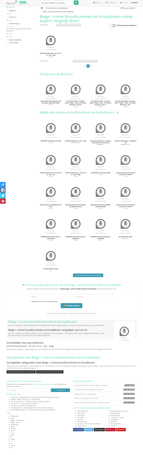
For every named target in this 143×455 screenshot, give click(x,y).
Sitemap (80, 419)
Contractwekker (16, 408)
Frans (12, 418)
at (11, 448)
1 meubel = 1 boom (117, 417)
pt (11, 437)
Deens (13, 445)
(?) (135, 25)
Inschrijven (60, 390)
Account (125, 3)
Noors (13, 427)
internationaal (31, 406)
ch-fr (12, 433)
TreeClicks (14, 397)
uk (11, 443)
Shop (10, 20)
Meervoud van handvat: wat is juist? (104, 398)
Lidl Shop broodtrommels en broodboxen (49, 372)
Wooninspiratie (116, 424)
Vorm (10, 34)
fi (11, 441)
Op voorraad (13, 43)
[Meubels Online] (42, 8)
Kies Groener (15, 404)
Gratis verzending (15, 40)
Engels (13, 439)
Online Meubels (82, 411)
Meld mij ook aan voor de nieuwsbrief (45, 301)
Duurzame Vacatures (18, 406)
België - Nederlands (17, 420)
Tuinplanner (114, 419)
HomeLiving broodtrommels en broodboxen (21, 372)
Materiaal (11, 7)
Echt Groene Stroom (18, 401)
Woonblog (80, 415)
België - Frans (15, 422)
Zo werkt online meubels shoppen (88, 424)
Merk (10, 14)
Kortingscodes (115, 415)
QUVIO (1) (12, 17)
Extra (10, 37)
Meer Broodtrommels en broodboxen (89, 275)
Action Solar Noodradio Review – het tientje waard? (104, 403)
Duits (12, 435)
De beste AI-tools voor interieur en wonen (104, 390)
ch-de (13, 431)
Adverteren (114, 422)
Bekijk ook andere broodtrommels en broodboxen (77, 112)
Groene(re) (23, 2)
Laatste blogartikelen (83, 381)
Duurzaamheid (115, 413)
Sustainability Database (19, 410)
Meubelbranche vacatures (119, 411)
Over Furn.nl (81, 413)
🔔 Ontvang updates (71, 305)
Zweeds (13, 429)
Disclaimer (80, 417)
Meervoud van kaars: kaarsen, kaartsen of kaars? (104, 385)
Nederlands (15, 416)
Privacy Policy (81, 426)
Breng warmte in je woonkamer (104, 394)
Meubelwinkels (82, 422)
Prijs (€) (10, 27)
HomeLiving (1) (14, 23)
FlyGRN (13, 399)
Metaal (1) (12, 11)
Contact (113, 426)
